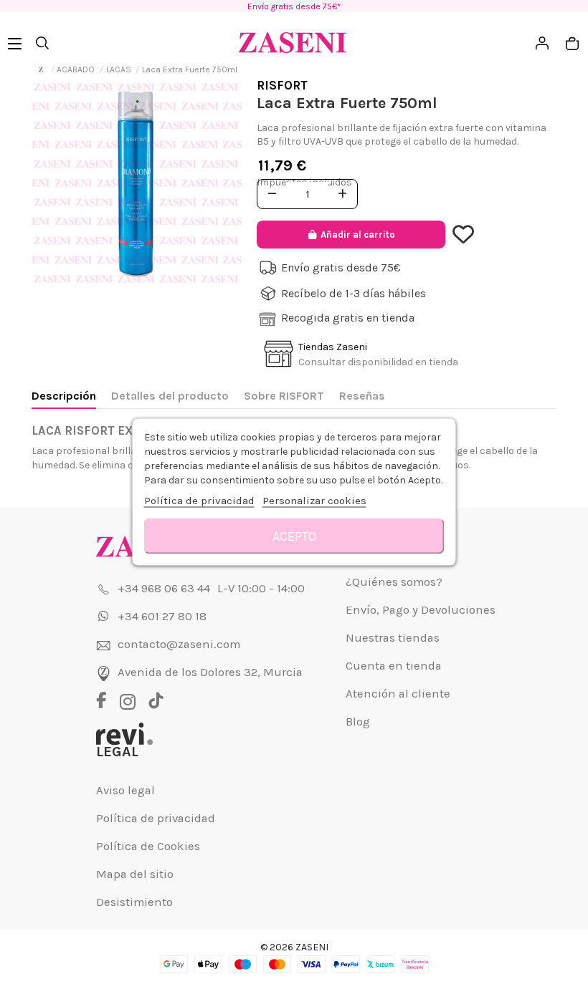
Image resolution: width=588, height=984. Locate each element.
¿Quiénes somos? (394, 582)
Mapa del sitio (135, 874)
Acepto (294, 536)
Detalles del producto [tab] (170, 395)
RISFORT (282, 85)
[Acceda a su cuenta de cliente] (465, 234)
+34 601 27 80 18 (162, 616)
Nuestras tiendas (393, 638)
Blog (358, 721)
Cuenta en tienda (394, 665)
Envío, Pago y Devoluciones (420, 610)
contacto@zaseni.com (179, 644)
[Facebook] (106, 702)
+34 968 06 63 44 (164, 588)
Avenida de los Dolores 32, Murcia (210, 672)
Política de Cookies (148, 846)
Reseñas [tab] (362, 395)
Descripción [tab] (64, 395)
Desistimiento (134, 902)
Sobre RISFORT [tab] (284, 395)
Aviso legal (125, 790)
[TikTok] (156, 702)
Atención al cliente (398, 693)
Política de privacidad (155, 818)
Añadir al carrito (358, 234)
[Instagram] (131, 702)
